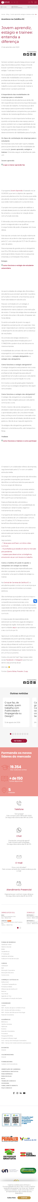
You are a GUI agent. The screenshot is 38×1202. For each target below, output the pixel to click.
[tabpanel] (16, 712)
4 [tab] (18, 734)
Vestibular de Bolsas (7, 956)
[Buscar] (32, 2)
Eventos (3, 1029)
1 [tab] (10, 734)
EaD (2, 968)
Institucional (4, 982)
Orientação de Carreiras (10, 1069)
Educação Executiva (7, 972)
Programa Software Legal (9, 1038)
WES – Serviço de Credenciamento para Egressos (16, 1043)
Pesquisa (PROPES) (7, 1036)
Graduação (4, 965)
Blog (7, 14)
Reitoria (3, 991)
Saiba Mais (11, 1198)
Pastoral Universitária (7, 1015)
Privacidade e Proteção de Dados (11, 998)
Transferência (5, 951)
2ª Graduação (5, 954)
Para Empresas (7, 1074)
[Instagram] (17, 1093)
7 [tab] (25, 734)
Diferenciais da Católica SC (9, 989)
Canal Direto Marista (9, 1085)
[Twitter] (28, 54)
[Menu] (35, 2)
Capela (3, 1005)
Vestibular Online (6, 944)
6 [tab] (22, 734)
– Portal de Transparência (8, 984)
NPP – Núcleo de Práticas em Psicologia (13, 1012)
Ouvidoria (5, 1083)
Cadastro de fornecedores (9, 1064)
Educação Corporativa (8, 970)
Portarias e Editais (6, 986)
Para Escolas (6, 1076)
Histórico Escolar (6, 947)
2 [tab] (13, 734)
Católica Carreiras (6, 1024)
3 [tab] (15, 734)
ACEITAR (24, 1198)
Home (3, 14)
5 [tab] (20, 734)
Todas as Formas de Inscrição (10, 958)
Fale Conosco (6, 1088)
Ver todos (17, 741)
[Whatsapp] (34, 54)
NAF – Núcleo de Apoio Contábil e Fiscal (13, 1007)
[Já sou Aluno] (29, 2)
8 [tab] (27, 734)
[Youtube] (24, 1093)
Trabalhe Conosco (8, 1081)
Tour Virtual (4, 993)
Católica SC (5, 2)
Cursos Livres (5, 975)
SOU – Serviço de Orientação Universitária (13, 1040)
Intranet (3, 1050)
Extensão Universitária (7, 1031)
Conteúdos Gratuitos (9, 1071)
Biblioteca (4, 1022)
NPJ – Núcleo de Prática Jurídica (10, 1010)
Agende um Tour (6, 996)
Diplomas (4, 1026)
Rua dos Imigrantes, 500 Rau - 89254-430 (8, 917)
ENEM (3, 949)
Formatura (4, 1033)
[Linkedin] (31, 54)
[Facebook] (24, 54)
